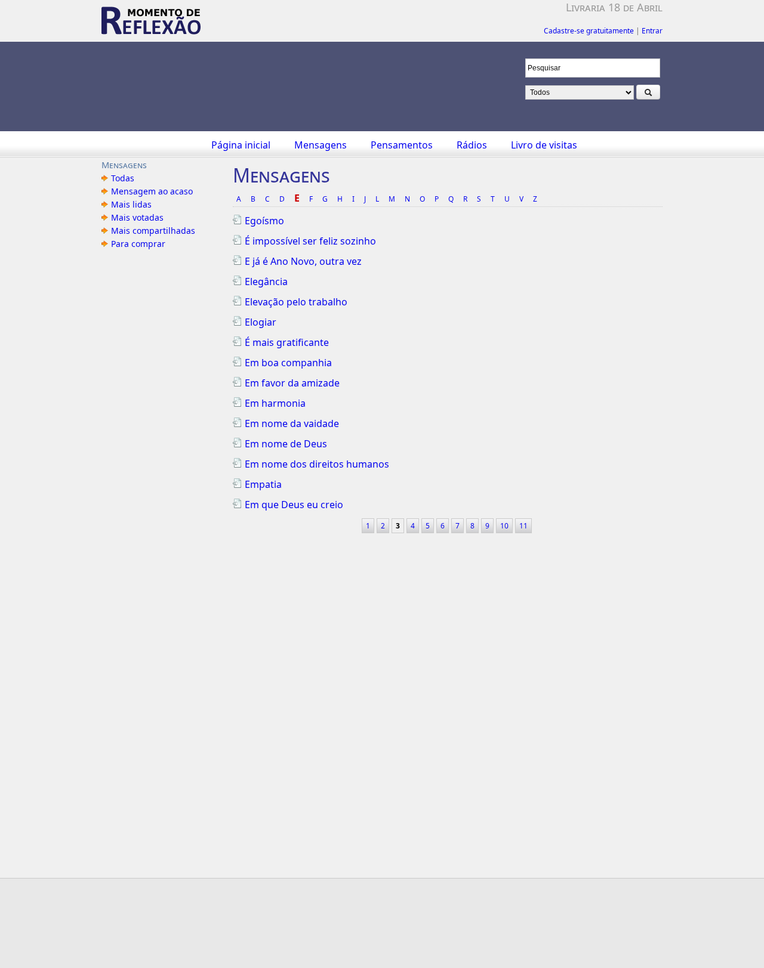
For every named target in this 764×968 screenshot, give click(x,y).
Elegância (266, 281)
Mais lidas (131, 204)
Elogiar (260, 322)
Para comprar (138, 243)
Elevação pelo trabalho (296, 301)
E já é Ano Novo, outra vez (303, 261)
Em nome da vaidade (292, 423)
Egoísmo (264, 220)
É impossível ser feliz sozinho (310, 241)
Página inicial (240, 144)
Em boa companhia (288, 362)
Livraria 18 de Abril (614, 7)
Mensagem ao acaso (152, 191)
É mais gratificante (287, 342)
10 (504, 526)
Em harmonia (275, 403)
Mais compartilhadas (153, 230)
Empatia (263, 484)
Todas (123, 178)
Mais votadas (137, 217)
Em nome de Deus (286, 443)
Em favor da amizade (292, 382)
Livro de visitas (544, 144)
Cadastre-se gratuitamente (589, 31)
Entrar (652, 31)
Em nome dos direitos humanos (317, 464)
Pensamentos (402, 144)
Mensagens (320, 144)
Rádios (472, 144)
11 (523, 526)
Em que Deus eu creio (294, 504)
